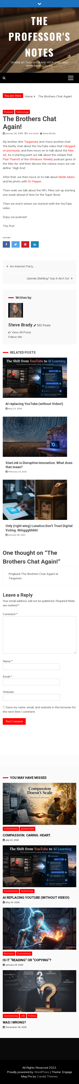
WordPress (41, 1072)
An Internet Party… (22, 266)
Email (7, 676)
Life (23, 1015)
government (27, 828)
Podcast (8, 112)
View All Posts (21, 332)
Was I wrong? (14, 1022)
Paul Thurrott (11, 159)
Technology (22, 112)
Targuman (30, 141)
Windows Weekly (41, 159)
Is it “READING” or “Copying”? (27, 960)
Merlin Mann (66, 177)
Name (8, 661)
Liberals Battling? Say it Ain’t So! (48, 278)
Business (9, 953)
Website (8, 692)
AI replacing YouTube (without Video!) (34, 404)
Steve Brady (20, 324)
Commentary (11, 828)
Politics (32, 1015)
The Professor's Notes (39, 36)
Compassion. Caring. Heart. (27, 835)
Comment (10, 614)
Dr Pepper (34, 181)
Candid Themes (47, 1076)
